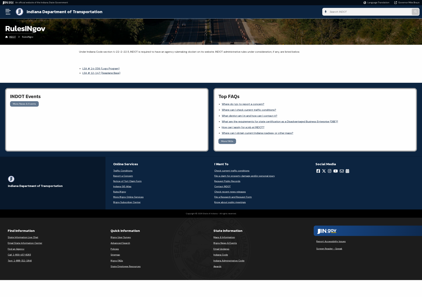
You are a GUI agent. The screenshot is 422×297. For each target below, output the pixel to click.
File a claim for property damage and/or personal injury (244, 175)
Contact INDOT (222, 186)
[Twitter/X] (324, 171)
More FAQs (227, 141)
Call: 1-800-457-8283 (19, 254)
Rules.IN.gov (119, 191)
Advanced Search (120, 243)
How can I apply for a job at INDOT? (243, 127)
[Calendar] (347, 171)
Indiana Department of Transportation (64, 12)
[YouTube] (335, 171)
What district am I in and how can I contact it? (249, 115)
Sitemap (115, 254)
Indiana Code (220, 254)
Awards (217, 266)
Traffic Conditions (123, 170)
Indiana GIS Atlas (122, 186)
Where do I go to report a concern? (243, 104)
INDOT (12, 37)
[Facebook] (318, 171)
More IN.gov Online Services (128, 196)
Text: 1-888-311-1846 (20, 260)
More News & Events (24, 103)
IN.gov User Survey (121, 237)
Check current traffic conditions (231, 170)
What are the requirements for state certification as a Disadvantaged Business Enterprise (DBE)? (280, 121)
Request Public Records (227, 181)
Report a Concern (123, 175)
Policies (115, 248)
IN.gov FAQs (117, 260)
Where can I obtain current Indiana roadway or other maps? (257, 133)
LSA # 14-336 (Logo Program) (101, 68)
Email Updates (221, 248)
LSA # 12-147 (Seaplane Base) (101, 73)
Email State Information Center (25, 243)
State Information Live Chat (23, 237)
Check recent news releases (230, 191)
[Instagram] (329, 171)
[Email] (342, 171)
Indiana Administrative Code (228, 260)
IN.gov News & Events (225, 243)
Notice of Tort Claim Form (127, 181)
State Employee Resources (126, 266)
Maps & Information (224, 237)
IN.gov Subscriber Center (127, 202)
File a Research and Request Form (233, 196)
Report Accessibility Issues (331, 241)
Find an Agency (16, 248)
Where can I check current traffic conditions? (249, 110)
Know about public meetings (230, 202)
